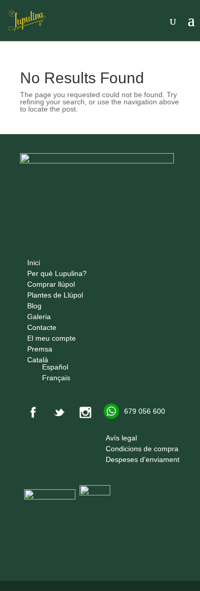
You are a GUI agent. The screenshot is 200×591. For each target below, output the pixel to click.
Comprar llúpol (51, 284)
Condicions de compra (142, 449)
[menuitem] (57, 359)
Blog (34, 306)
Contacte (41, 327)
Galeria (39, 316)
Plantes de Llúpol (55, 295)
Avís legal (121, 438)
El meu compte (51, 338)
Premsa (39, 349)
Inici (33, 262)
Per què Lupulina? (57, 273)
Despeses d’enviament (142, 459)
